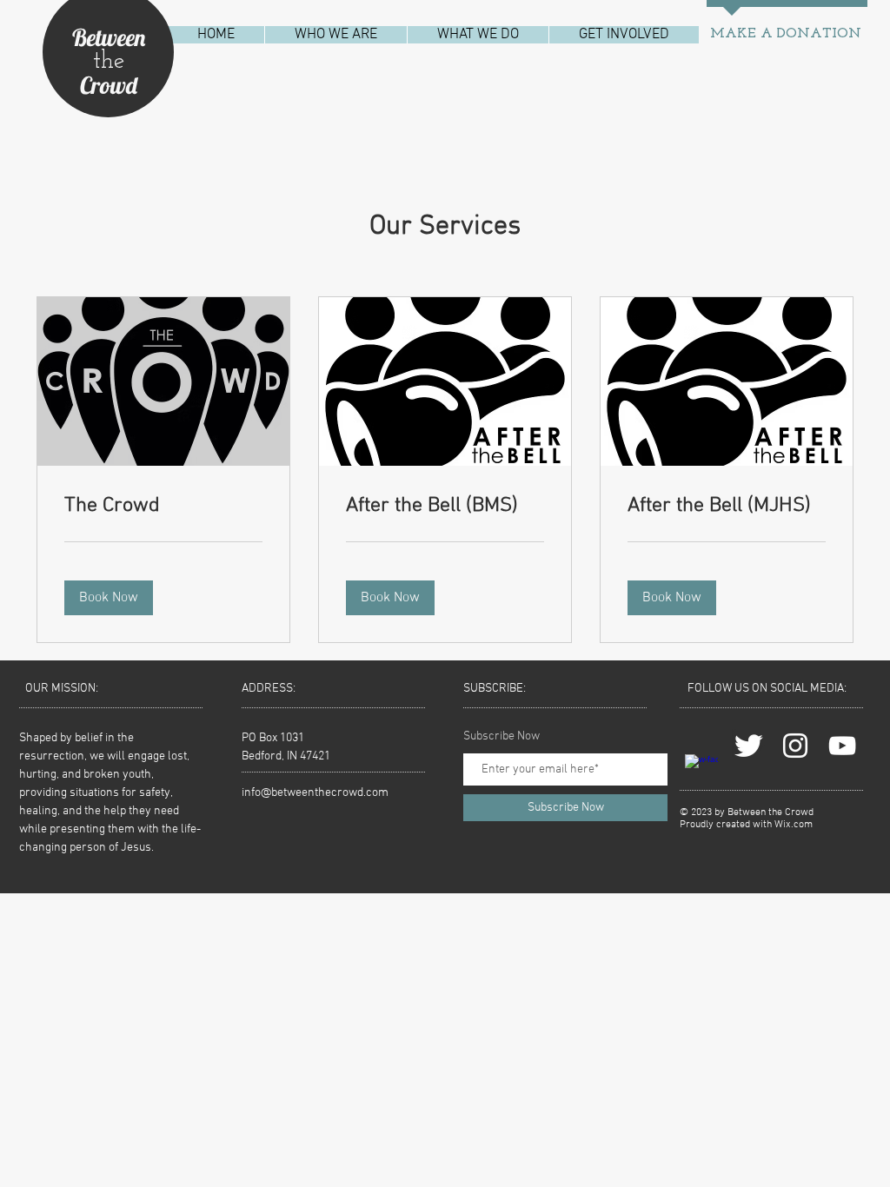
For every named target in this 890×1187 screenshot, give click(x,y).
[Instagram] (795, 745)
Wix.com (793, 825)
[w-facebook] (701, 770)
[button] (335, 34)
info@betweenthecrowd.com (315, 793)
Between (108, 37)
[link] (163, 507)
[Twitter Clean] (748, 745)
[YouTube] (842, 745)
